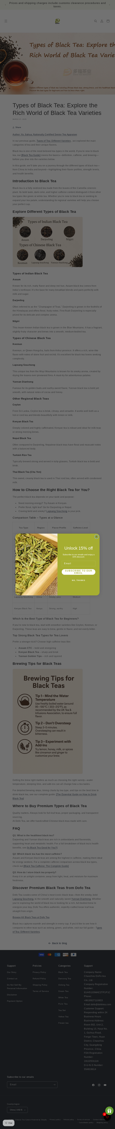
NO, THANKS (78, 580)
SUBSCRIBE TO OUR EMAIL (78, 572)
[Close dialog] (96, 536)
